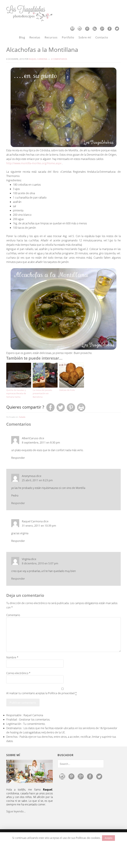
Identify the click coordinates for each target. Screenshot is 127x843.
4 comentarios (59, 59)
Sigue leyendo (15, 811)
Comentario (13, 615)
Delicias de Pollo (67, 390)
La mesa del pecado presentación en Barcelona (42, 393)
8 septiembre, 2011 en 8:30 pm (41, 442)
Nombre (12, 657)
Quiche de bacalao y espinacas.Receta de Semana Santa (16, 393)
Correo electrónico (18, 673)
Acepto (108, 838)
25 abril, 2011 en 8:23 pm (37, 480)
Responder (18, 458)
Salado (22, 417)
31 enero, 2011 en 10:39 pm (39, 525)
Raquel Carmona (32, 521)
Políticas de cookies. (88, 838)
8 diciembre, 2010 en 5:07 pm (40, 563)
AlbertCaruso (30, 438)
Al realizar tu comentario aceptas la (41, 693)
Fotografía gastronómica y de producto (63, 13)
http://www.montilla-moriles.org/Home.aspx (33, 163)
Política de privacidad (61, 693)
